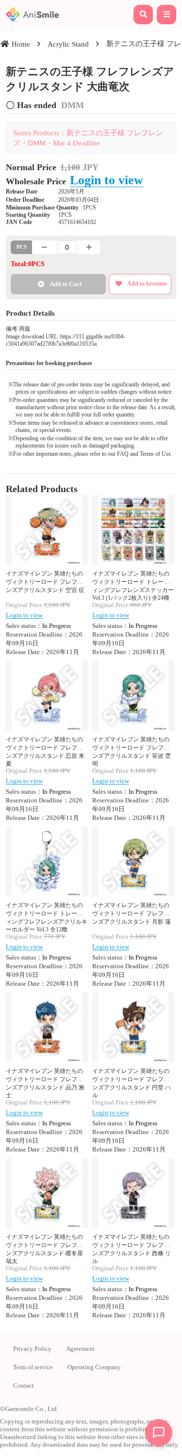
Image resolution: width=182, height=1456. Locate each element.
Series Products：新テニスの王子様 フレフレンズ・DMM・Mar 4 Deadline (88, 137)
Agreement (80, 1348)
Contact (23, 1385)
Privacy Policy (32, 1348)
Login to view (106, 180)
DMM (72, 105)
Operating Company (94, 1367)
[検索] (143, 14)
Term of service (33, 1367)
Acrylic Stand (68, 44)
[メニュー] (166, 14)
